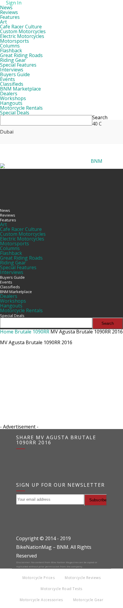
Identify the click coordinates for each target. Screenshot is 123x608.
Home (6, 331)
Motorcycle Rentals (21, 108)
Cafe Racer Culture (21, 26)
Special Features (18, 65)
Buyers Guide (15, 74)
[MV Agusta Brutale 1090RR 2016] (15, 376)
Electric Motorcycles (22, 36)
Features (10, 17)
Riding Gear (13, 60)
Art (3, 22)
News (6, 7)
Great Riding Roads (21, 55)
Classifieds (11, 84)
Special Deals (14, 112)
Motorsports (14, 41)
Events (7, 79)
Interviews (11, 69)
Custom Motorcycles (23, 31)
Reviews (9, 12)
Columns (10, 45)
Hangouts (11, 103)
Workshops (13, 98)
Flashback (11, 50)
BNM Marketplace (20, 88)
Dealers (8, 93)
